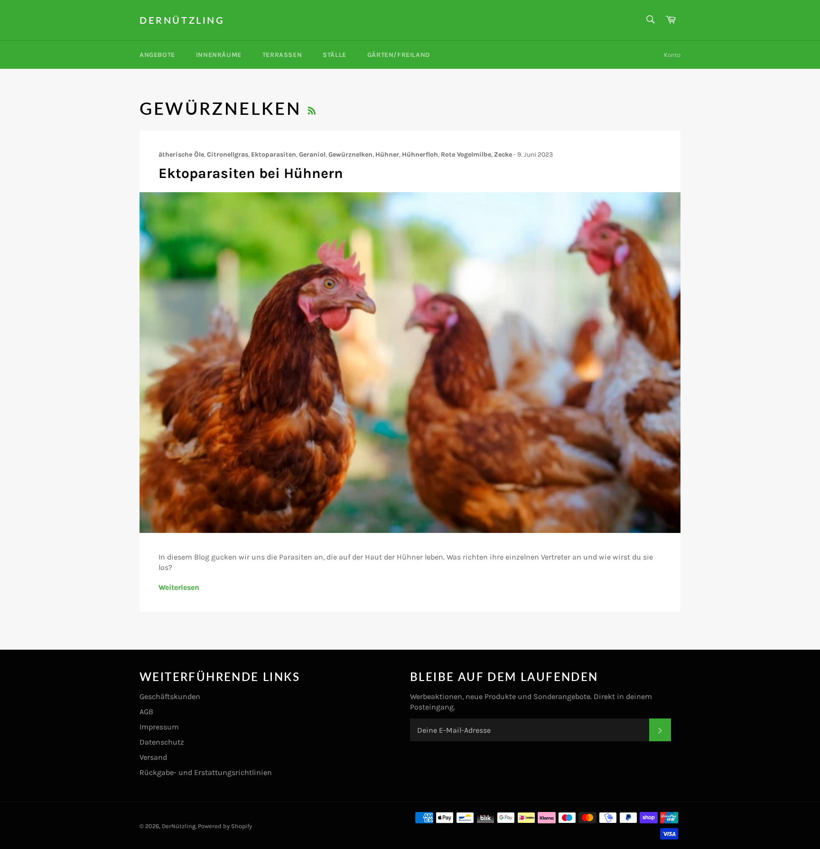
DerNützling (182, 20)
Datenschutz (162, 741)
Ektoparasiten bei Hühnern (250, 173)
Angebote (157, 55)
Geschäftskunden (170, 696)
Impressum (159, 726)
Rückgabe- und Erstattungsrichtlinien (206, 772)
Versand (153, 757)
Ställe (334, 55)
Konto (672, 54)
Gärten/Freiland (398, 55)
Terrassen (282, 55)
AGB (146, 711)
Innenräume (219, 55)
